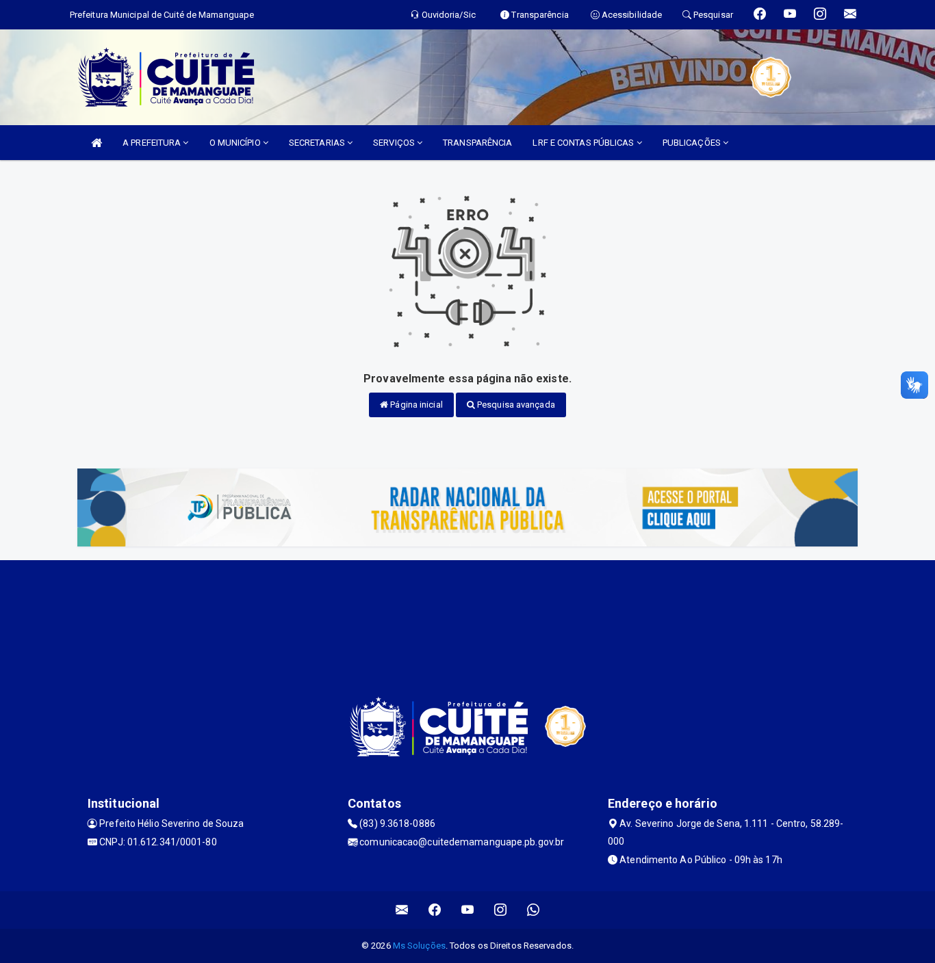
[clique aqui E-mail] (402, 910)
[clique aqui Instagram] (501, 910)
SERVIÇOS (395, 142)
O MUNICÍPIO (236, 142)
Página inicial (415, 404)
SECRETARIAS (318, 142)
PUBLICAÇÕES (693, 142)
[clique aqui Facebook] (435, 910)
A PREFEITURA (153, 142)
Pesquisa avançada (515, 404)
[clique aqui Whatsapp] (534, 910)
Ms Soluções (419, 945)
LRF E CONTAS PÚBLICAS (584, 142)
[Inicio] (96, 142)
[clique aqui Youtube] (468, 910)
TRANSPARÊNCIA (477, 142)
